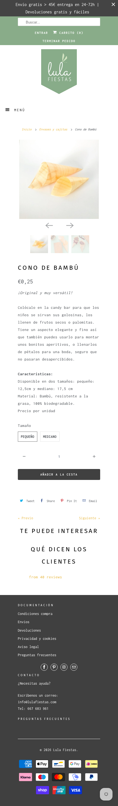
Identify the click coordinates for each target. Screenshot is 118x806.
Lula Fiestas (64, 750)
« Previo (25, 518)
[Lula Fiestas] (59, 73)
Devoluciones (29, 630)
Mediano (50, 436)
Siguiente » (89, 518)
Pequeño (27, 436)
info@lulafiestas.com (37, 702)
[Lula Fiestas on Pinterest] (54, 667)
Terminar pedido (59, 41)
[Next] (69, 225)
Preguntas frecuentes (37, 655)
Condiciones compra (35, 614)
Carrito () (70, 32)
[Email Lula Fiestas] (73, 667)
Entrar (41, 32)
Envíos (23, 622)
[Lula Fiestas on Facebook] (44, 667)
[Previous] (49, 225)
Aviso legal (28, 647)
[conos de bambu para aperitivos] (59, 179)
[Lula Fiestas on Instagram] (64, 667)
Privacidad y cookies (37, 639)
